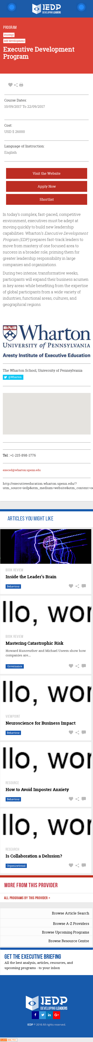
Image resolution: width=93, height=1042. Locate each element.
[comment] (83, 586)
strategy (9, 35)
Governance (14, 666)
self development (14, 41)
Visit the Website (47, 173)
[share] (16, 85)
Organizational (16, 866)
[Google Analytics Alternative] (8, 1039)
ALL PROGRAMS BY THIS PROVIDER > (27, 898)
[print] (21, 85)
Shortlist (47, 199)
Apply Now (47, 186)
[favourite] (10, 85)
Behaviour (13, 586)
